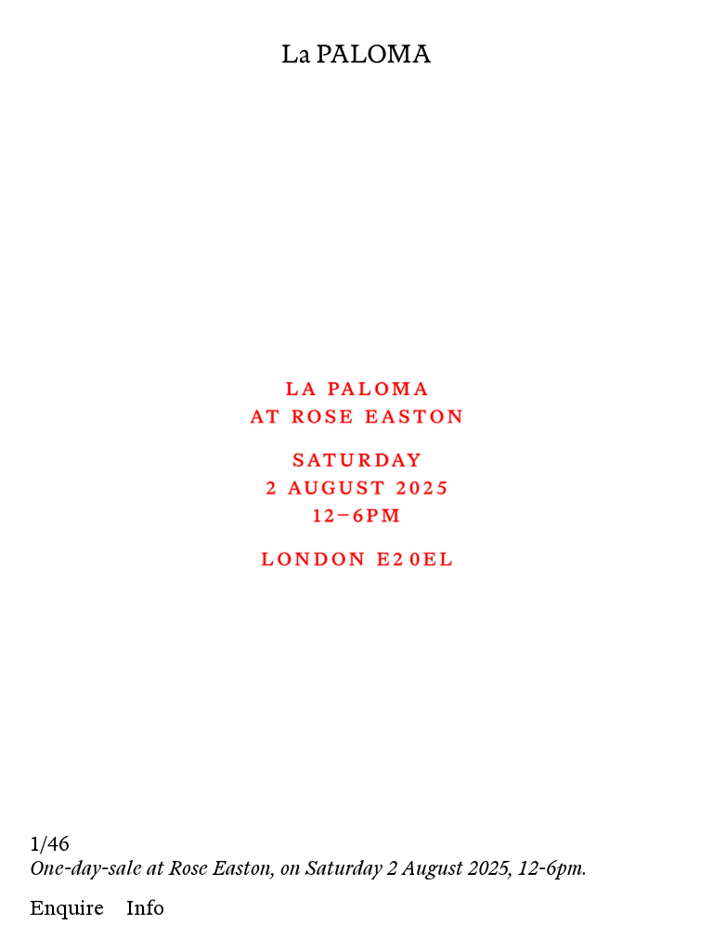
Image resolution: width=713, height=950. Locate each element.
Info (145, 907)
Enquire (67, 907)
